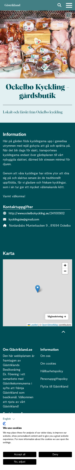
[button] (37, 289)
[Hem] (12, 5)
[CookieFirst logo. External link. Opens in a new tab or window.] (4, 423)
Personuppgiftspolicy (54, 378)
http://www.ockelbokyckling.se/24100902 (37, 213)
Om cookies (48, 363)
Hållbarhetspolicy (51, 371)
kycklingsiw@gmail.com (24, 219)
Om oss (45, 355)
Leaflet (34, 324)
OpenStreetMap (50, 324)
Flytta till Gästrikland (54, 386)
